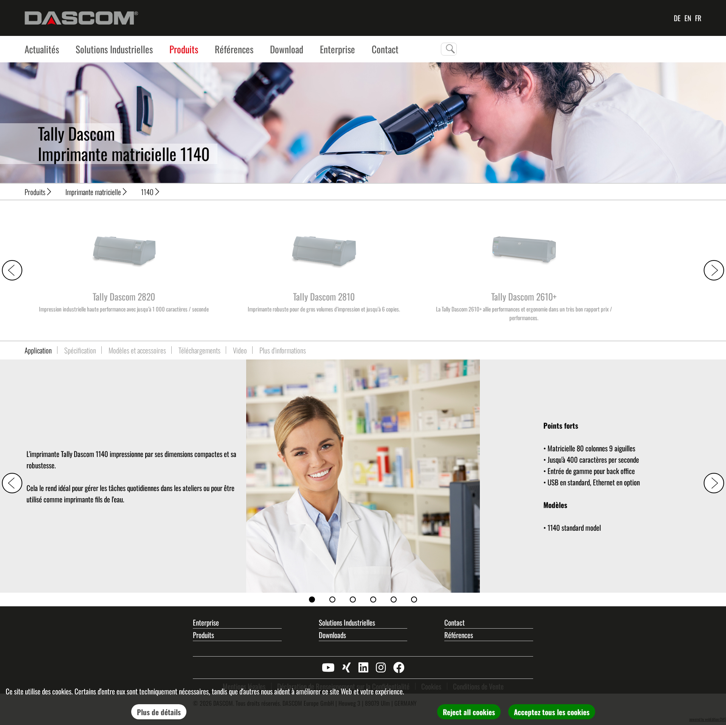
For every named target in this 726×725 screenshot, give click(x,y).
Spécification (80, 350)
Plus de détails (159, 711)
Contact (454, 622)
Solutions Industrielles (114, 49)
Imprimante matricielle (93, 191)
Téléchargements (199, 350)
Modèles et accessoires (137, 350)
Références (234, 49)
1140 (147, 191)
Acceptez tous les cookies (551, 711)
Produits (183, 49)
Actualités (42, 49)
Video (240, 350)
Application (38, 350)
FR (698, 17)
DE (677, 17)
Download (286, 49)
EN (687, 17)
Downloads (332, 634)
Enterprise (337, 49)
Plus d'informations (282, 350)
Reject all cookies (469, 711)
